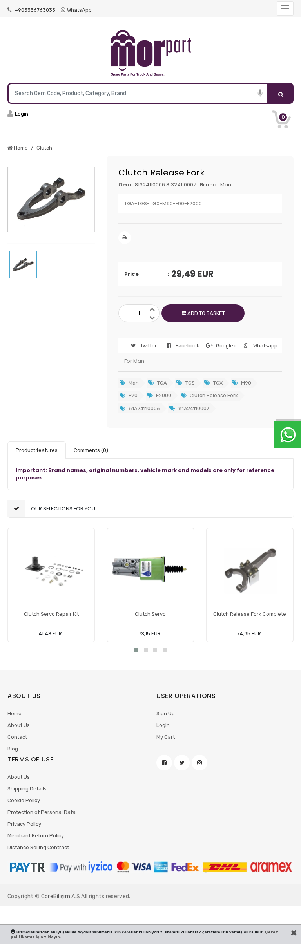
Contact (17, 737)
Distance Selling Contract (38, 847)
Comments (91, 450)
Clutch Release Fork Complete (249, 614)
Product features (37, 450)
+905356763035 (34, 10)
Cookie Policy (23, 800)
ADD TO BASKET (205, 313)
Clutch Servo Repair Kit (51, 614)
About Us (18, 725)
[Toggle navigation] (285, 8)
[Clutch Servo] (150, 571)
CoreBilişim (55, 896)
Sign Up (165, 713)
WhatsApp (79, 10)
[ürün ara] (281, 93)
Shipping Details (27, 789)
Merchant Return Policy (35, 836)
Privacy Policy (24, 824)
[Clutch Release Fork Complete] (250, 571)
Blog (12, 749)
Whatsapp (265, 346)
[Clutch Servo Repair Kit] (51, 571)
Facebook (187, 346)
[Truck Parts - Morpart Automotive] (150, 53)
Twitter (148, 346)
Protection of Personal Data (41, 812)
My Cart (165, 737)
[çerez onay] (294, 933)
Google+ (226, 346)
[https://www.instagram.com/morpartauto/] (199, 762)
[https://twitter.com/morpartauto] (182, 762)
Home (14, 713)
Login (163, 725)
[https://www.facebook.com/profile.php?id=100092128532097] (164, 762)
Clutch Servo (150, 614)
